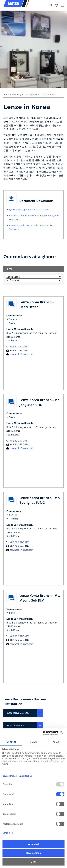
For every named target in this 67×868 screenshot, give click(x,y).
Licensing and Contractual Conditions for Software (31, 227)
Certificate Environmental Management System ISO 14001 (34, 217)
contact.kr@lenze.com (21, 354)
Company (16, 94)
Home (6, 94)
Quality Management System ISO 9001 (30, 209)
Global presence (31, 94)
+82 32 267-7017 (19, 346)
